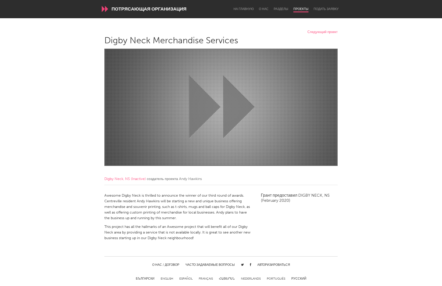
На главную (244, 9)
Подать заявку (326, 9)
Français (206, 278)
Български (145, 278)
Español (186, 278)
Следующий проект (322, 32)
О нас (264, 9)
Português (276, 278)
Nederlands (251, 278)
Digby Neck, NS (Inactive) (125, 179)
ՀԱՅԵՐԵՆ (227, 278)
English (167, 278)
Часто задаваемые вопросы (210, 265)
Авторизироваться (273, 265)
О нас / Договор (165, 265)
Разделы (281, 9)
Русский (298, 278)
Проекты (300, 9)
